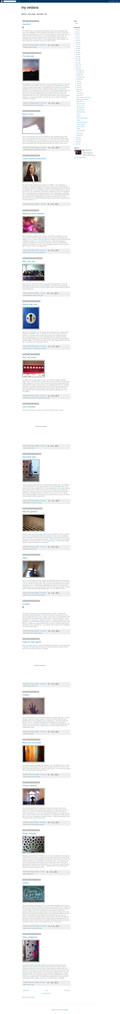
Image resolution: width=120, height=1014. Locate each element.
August (78, 79)
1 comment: (42, 871)
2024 (77, 34)
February (79, 133)
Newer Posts (26, 990)
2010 (77, 63)
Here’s (44, 720)
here (63, 85)
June (78, 83)
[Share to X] (55, 45)
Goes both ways (29, 457)
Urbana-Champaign (39, 966)
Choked (25, 695)
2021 (77, 40)
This (44, 905)
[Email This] (51, 45)
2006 (77, 137)
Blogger (66, 1009)
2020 (77, 42)
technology (42, 149)
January (79, 135)
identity (30, 47)
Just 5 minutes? (29, 407)
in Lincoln (43, 380)
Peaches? (26, 24)
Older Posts (67, 990)
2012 (77, 58)
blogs (27, 47)
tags (41, 633)
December (79, 71)
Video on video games (31, 642)
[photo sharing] (23, 27)
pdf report (38, 138)
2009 (77, 65)
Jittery (24, 558)
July (78, 81)
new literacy (28, 595)
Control (25, 883)
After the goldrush (29, 512)
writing (31, 873)
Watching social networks (33, 213)
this (26, 246)
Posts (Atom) (32, 997)
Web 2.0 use (27, 114)
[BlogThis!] (53, 45)
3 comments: (43, 293)
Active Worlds (46, 287)
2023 (77, 36)
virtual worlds (40, 295)
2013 (77, 56)
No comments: (43, 45)
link (34, 35)
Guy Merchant (87, 150)
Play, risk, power (29, 357)
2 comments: (43, 204)
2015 (77, 52)
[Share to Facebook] (56, 45)
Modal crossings (29, 833)
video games (34, 685)
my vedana (29, 7)
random (32, 448)
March (78, 89)
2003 (77, 144)
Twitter (24, 580)
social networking (39, 105)
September (79, 77)
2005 (77, 139)
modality (28, 873)
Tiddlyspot (25, 587)
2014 (77, 54)
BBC (62, 913)
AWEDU (67, 287)
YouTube (24, 237)
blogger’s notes (61, 486)
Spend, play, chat (29, 304)
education (35, 295)
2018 (77, 46)
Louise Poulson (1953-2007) (34, 159)
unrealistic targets (50, 540)
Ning (27, 808)
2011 (77, 60)
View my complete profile (80, 157)
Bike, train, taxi (28, 261)
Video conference (29, 937)
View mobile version (46, 993)
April (78, 87)
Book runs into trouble (31, 743)
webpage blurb (26, 973)
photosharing (29, 633)
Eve (38, 616)
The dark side (28, 56)
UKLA (39, 717)
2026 (77, 30)
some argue (61, 89)
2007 (77, 69)
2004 (77, 142)
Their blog (24, 140)
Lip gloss (26, 604)
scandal (30, 722)
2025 (77, 32)
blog (62, 765)
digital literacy (29, 149)
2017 (77, 48)
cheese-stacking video (39, 818)
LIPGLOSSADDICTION (36, 621)
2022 (77, 38)
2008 (77, 67)
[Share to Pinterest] (58, 45)
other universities (47, 536)
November (79, 73)
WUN (52, 966)
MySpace (35, 47)
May (78, 85)
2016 (77, 50)
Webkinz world (35, 333)
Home (46, 990)
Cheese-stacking (29, 785)
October (79, 75)
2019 (77, 44)
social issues (32, 105)
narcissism (34, 241)
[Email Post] (48, 45)
